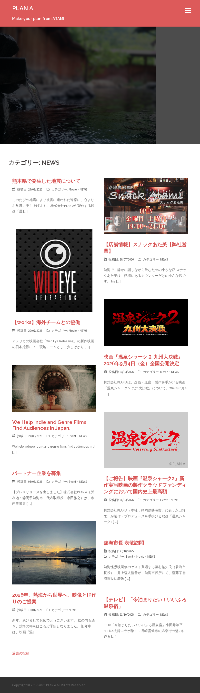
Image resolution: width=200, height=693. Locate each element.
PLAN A (22, 8)
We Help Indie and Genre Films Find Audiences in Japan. (49, 425)
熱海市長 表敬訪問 (124, 543)
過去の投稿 (20, 653)
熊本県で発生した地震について (46, 181)
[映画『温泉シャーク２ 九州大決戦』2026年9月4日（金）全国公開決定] (146, 322)
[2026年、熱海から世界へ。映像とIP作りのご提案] (54, 552)
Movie (73, 189)
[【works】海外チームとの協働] (54, 270)
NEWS (83, 189)
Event (72, 436)
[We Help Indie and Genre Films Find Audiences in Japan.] (54, 388)
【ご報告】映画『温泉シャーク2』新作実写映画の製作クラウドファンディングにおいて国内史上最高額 (145, 484)
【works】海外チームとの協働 (46, 322)
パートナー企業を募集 (36, 473)
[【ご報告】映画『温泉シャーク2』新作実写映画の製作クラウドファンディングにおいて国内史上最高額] (146, 439)
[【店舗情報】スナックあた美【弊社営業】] (146, 205)
